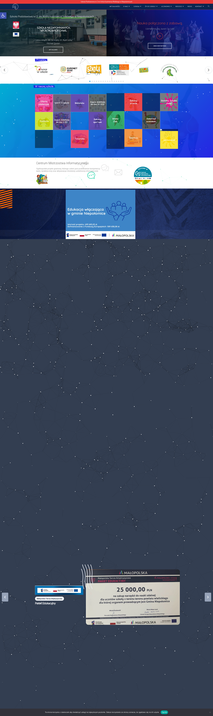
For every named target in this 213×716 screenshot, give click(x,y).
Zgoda (164, 712)
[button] (4, 70)
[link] (3, 15)
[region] (106, 33)
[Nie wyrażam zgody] (210, 712)
